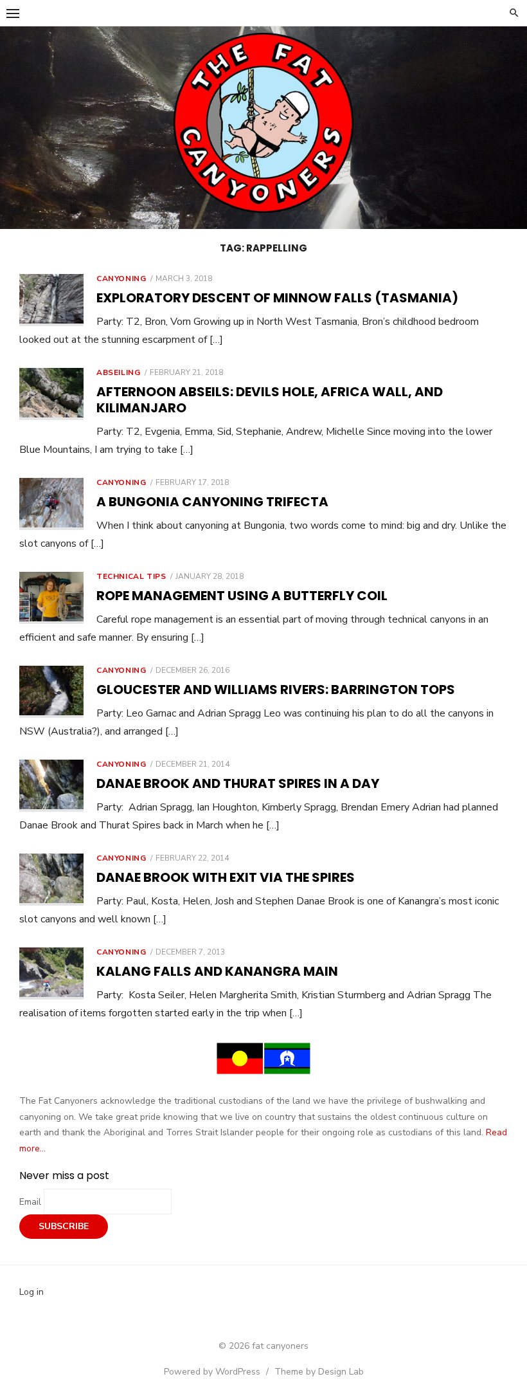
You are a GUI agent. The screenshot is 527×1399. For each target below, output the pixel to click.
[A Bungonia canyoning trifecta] (51, 504)
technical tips (131, 576)
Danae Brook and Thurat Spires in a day (237, 783)
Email (31, 1202)
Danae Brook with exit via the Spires (225, 877)
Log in (31, 1292)
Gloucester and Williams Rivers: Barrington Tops (275, 690)
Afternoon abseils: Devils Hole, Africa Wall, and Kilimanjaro (269, 400)
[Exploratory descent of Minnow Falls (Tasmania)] (51, 300)
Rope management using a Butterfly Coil (242, 596)
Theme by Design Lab (319, 1372)
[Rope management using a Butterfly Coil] (51, 598)
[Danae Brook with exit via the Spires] (51, 880)
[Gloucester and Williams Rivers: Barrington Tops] (51, 692)
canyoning (121, 278)
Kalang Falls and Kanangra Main (217, 971)
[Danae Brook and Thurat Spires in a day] (51, 786)
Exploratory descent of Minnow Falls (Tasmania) (277, 298)
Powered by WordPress (212, 1372)
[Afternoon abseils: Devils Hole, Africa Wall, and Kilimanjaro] (51, 394)
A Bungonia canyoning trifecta (212, 502)
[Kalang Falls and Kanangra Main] (51, 973)
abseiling (118, 372)
